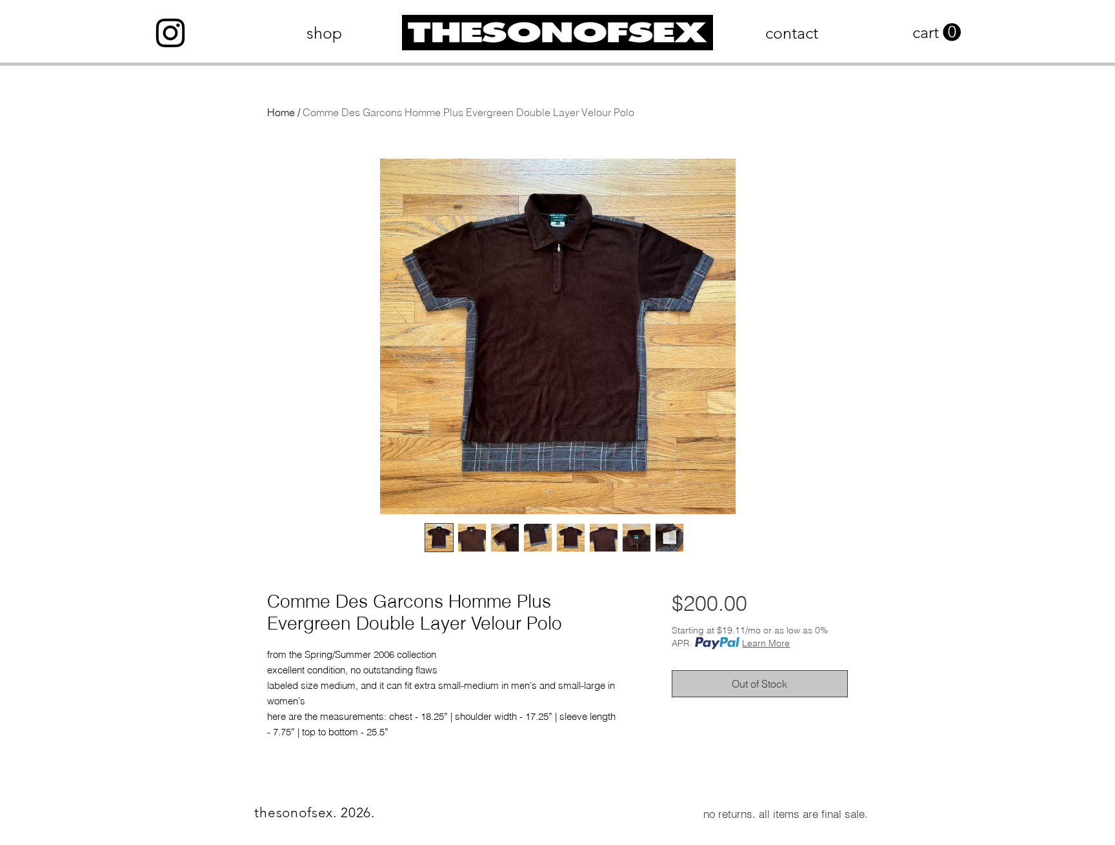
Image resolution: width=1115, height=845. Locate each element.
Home (281, 112)
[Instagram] (170, 33)
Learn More (766, 643)
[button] (936, 32)
